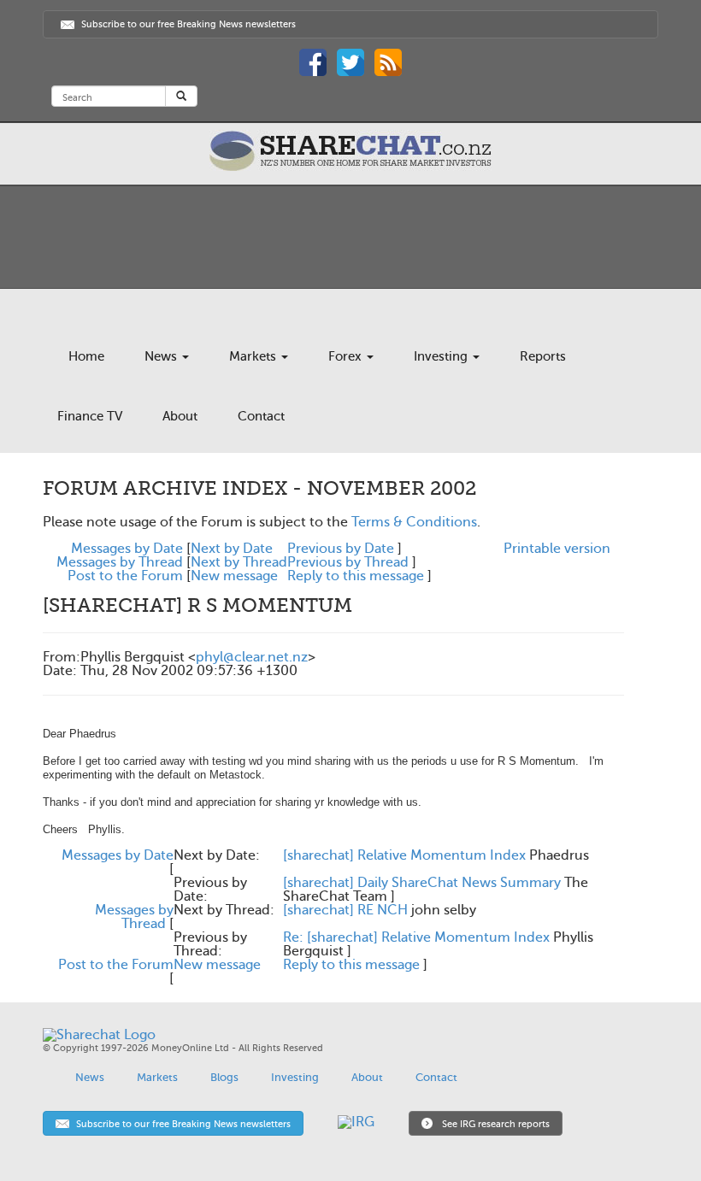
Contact (261, 416)
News (162, 356)
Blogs (224, 1077)
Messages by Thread (119, 562)
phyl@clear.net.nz (252, 657)
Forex (346, 356)
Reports (543, 356)
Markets (254, 356)
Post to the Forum (125, 576)
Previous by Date (340, 548)
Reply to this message (355, 576)
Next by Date (232, 548)
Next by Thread (239, 562)
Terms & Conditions (414, 522)
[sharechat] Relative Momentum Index (404, 855)
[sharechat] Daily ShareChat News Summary (422, 882)
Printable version (557, 548)
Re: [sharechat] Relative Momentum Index (416, 937)
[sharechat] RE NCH (345, 910)
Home (86, 356)
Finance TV (89, 416)
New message (234, 576)
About (179, 416)
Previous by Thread (348, 562)
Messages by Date (127, 548)
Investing (442, 356)
